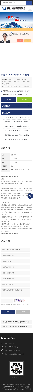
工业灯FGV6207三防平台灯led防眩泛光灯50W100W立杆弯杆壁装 (17, 117)
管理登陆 (28, 389)
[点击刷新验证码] (19, 300)
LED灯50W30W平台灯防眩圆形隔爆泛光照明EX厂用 (17, 126)
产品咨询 (8, 99)
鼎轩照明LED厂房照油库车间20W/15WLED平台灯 (17, 121)
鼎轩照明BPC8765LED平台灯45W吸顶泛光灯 (17, 135)
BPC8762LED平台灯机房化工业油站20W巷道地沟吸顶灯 (17, 130)
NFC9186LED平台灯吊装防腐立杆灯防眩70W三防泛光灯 (17, 139)
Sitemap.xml (8, 389)
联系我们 (24, 99)
